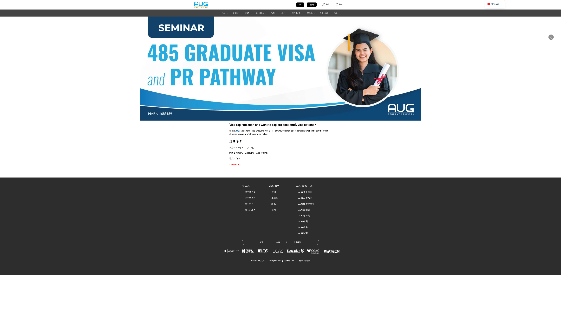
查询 (312, 5)
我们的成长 (250, 198)
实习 (273, 209)
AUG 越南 (303, 233)
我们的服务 (250, 209)
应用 (273, 192)
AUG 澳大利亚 (305, 192)
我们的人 (249, 204)
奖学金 (274, 198)
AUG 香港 (303, 227)
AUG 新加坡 (304, 209)
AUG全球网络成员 (257, 261)
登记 (238, 131)
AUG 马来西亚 (305, 198)
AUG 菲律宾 (304, 215)
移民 (273, 204)
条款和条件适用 (304, 261)
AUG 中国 (303, 221)
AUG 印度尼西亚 (306, 204)
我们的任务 (250, 192)
